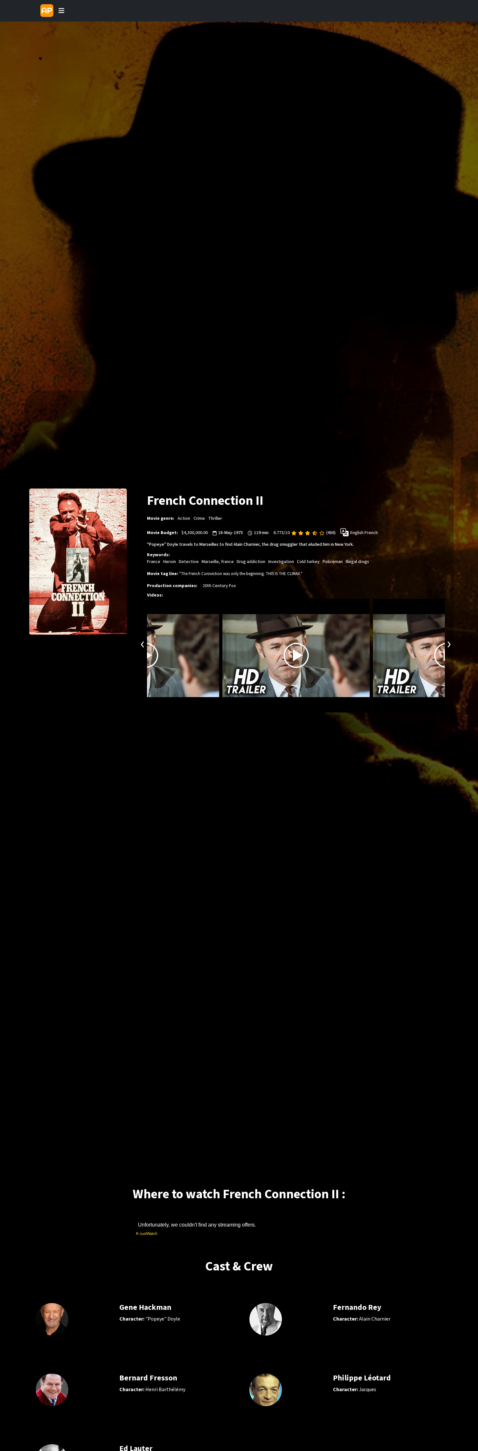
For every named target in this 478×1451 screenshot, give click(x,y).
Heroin (169, 561)
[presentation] (142, 643)
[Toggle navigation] (61, 11)
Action (184, 518)
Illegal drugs (357, 561)
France (153, 561)
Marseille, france (218, 561)
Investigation (281, 561)
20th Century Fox (219, 585)
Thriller (215, 518)
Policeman (333, 561)
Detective (189, 561)
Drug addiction (251, 561)
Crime (199, 518)
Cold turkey (308, 561)
